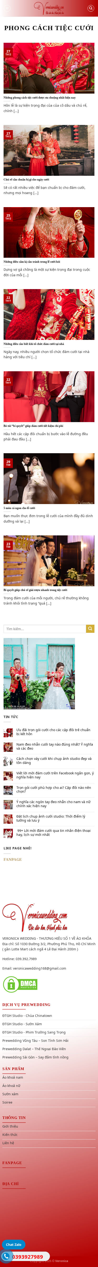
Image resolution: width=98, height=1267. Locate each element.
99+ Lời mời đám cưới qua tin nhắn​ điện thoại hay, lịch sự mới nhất (53, 833)
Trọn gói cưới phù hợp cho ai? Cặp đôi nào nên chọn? (53, 790)
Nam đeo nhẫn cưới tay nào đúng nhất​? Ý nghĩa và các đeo (54, 747)
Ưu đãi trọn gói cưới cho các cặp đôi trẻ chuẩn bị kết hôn (53, 732)
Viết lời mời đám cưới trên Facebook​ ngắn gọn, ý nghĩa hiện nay (55, 775)
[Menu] (7, 8)
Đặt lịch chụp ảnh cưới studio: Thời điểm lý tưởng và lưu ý (50, 818)
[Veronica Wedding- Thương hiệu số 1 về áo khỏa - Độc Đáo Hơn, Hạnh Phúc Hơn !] (49, 8)
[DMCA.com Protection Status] (20, 984)
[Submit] (90, 629)
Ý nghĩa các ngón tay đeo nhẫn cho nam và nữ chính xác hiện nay (53, 804)
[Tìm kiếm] (91, 8)
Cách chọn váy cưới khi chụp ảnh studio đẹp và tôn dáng (54, 761)
